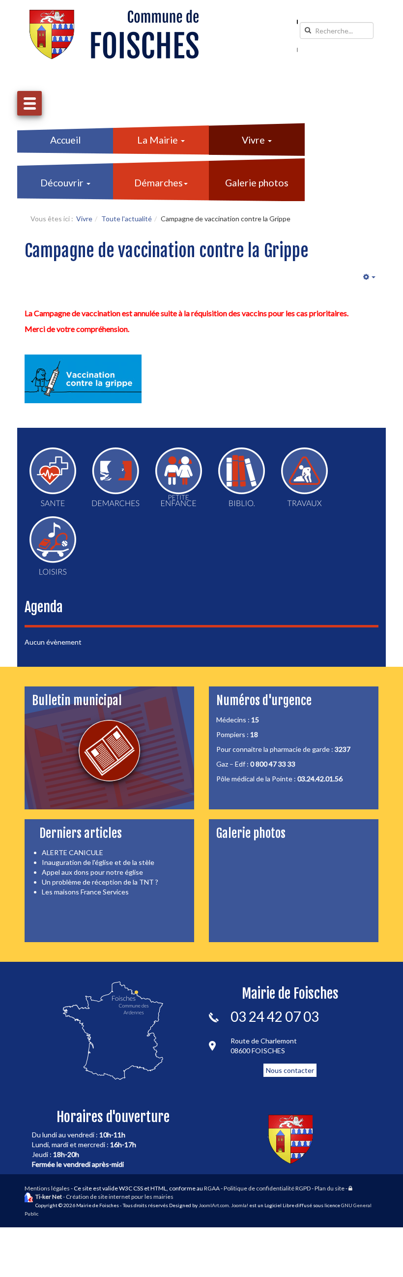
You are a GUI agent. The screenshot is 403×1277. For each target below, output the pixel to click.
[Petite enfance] (178, 476)
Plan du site (330, 1188)
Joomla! (239, 1205)
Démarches (158, 182)
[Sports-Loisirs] (53, 545)
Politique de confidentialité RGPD (267, 1188)
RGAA (212, 1188)
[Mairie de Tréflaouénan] (114, 34)
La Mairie (158, 140)
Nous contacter (290, 1070)
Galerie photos (256, 182)
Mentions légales (47, 1188)
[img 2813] (83, 379)
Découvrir (63, 182)
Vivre (254, 140)
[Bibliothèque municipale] (241, 476)
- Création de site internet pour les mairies (104, 1196)
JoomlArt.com (214, 1205)
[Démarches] (115, 476)
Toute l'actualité (126, 218)
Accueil (65, 140)
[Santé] (53, 476)
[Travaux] (304, 476)
